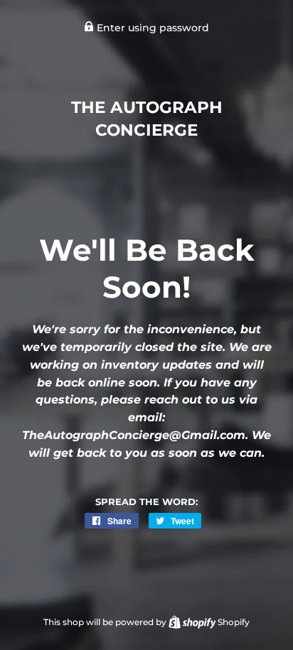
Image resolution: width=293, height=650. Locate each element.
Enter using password (151, 27)
